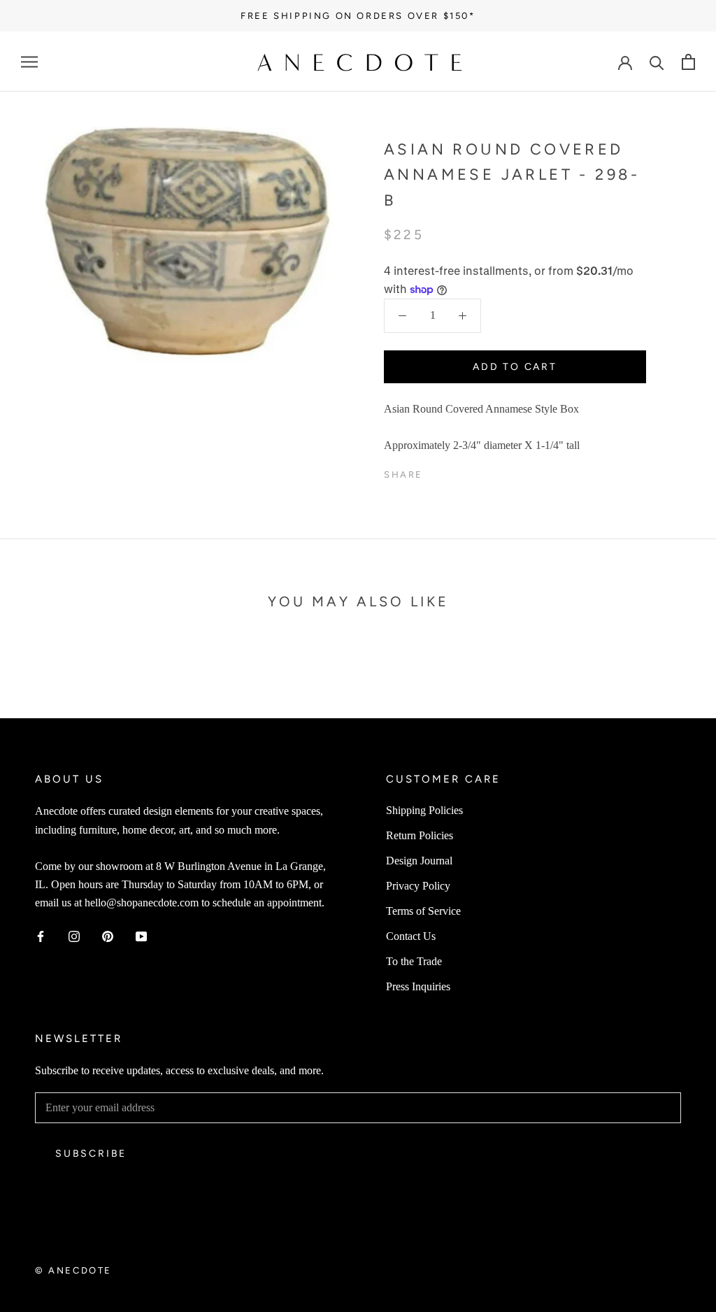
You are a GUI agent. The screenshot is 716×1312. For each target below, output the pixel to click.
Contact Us (411, 936)
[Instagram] (74, 936)
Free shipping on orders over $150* (358, 15)
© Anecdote (73, 1270)
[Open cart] (688, 62)
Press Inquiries (418, 986)
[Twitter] (454, 471)
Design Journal (419, 861)
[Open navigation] (29, 61)
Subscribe (91, 1154)
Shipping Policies (424, 810)
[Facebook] (436, 471)
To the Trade (414, 961)
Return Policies (419, 835)
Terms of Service (423, 911)
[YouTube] (141, 936)
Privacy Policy (418, 886)
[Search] (657, 62)
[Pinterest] (472, 471)
